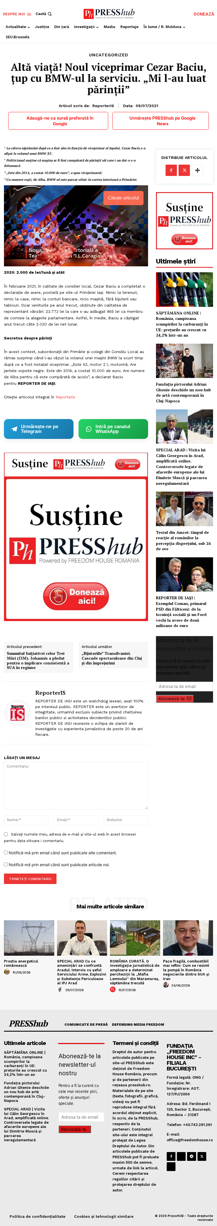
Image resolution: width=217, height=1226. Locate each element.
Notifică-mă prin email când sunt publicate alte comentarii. (63, 852)
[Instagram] (181, 1156)
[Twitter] (184, 170)
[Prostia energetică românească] (29, 937)
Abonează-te (171, 698)
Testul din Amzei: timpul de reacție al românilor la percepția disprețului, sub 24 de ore (183, 541)
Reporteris (65, 397)
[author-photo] (7, 972)
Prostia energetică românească (21, 963)
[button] (44, 13)
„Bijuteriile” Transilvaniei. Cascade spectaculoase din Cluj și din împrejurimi (112, 658)
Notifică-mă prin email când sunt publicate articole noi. (59, 864)
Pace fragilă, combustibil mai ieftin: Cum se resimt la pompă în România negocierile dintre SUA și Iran (186, 970)
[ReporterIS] (17, 712)
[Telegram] (191, 1156)
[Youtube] (171, 1166)
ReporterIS (103, 105)
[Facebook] (171, 170)
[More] (197, 170)
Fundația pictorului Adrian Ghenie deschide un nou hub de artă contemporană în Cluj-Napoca (183, 392)
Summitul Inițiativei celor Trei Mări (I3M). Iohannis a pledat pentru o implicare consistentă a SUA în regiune (38, 660)
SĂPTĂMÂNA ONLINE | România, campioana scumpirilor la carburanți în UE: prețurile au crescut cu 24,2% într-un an (182, 324)
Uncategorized (108, 55)
